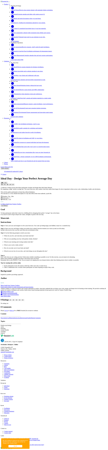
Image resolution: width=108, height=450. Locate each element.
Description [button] (4, 318)
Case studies (7, 368)
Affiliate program (8, 374)
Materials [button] (11, 318)
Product (6, 4)
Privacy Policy (8, 355)
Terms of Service (8, 358)
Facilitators (7, 408)
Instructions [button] (17, 318)
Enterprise (6, 389)
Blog (5, 366)
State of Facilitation (9, 370)
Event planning (8, 398)
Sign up (12, 310)
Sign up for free (9, 167)
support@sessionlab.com (7, 352)
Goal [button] (8, 318)
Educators (6, 413)
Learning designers (9, 411)
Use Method (4, 205)
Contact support (8, 431)
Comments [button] (38, 318)
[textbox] (54, 190)
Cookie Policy (13, 443)
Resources (7, 118)
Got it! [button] (15, 446)
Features (6, 420)
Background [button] (24, 318)
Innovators (7, 410)
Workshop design (8, 396)
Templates (6, 363)
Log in (2, 167)
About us (6, 418)
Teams (6, 387)
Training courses (8, 399)
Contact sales (7, 433)
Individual (6, 386)
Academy (6, 377)
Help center (7, 376)
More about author (6, 296)
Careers (6, 423)
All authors (13, 171)
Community (7, 373)
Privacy (5, 443)
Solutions (6, 61)
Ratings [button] (33, 318)
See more (6, 401)
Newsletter (7, 371)
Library (6, 365)
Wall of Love (7, 424)
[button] (3, 174)
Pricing (6, 421)
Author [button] (29, 318)
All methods (7, 171)
